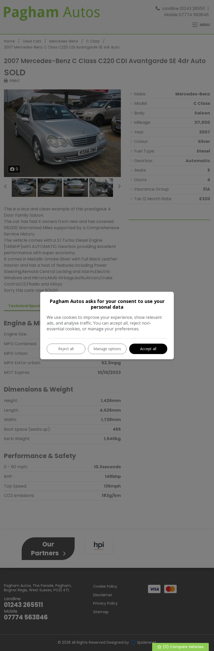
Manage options (107, 348)
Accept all (148, 348)
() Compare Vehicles (183, 646)
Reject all (66, 348)
